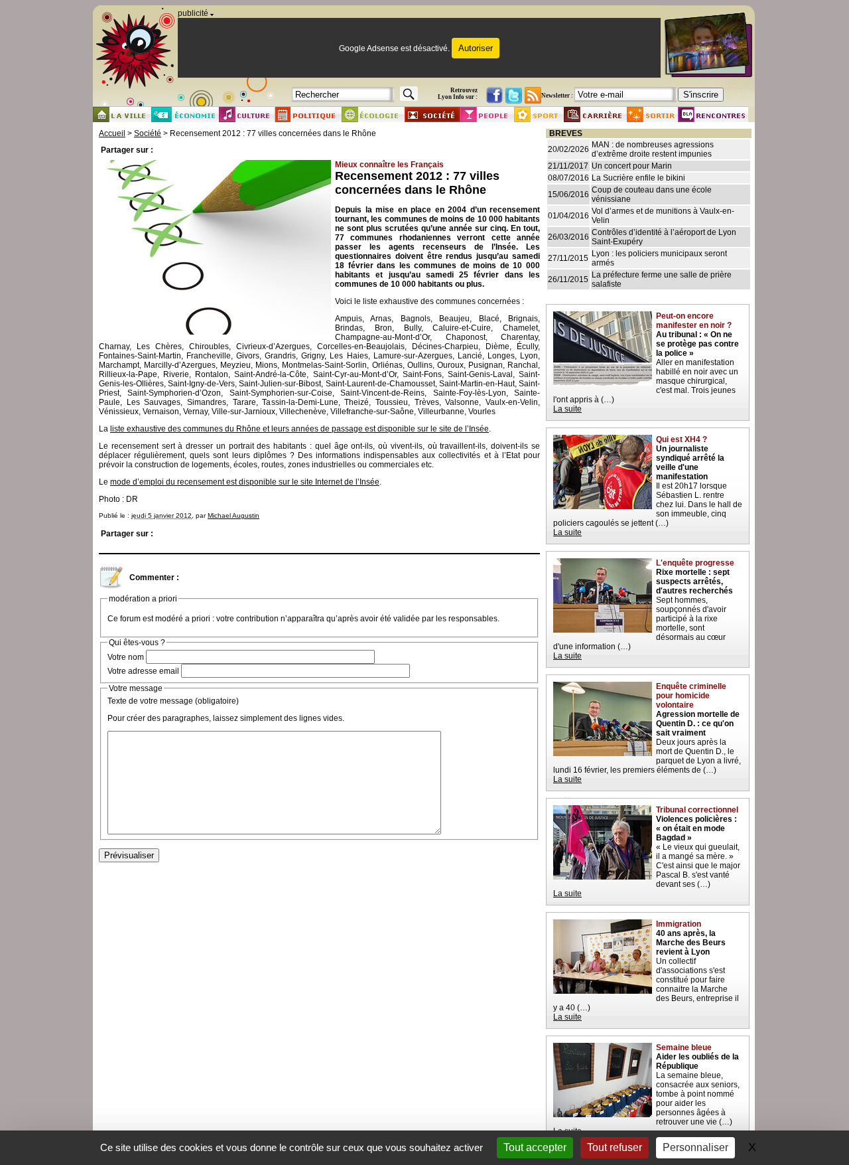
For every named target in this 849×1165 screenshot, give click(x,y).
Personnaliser (695, 1147)
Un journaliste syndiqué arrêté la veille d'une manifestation (690, 462)
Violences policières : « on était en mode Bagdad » (696, 828)
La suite (567, 409)
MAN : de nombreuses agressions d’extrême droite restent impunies (653, 149)
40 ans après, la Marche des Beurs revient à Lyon (691, 943)
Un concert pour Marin (632, 166)
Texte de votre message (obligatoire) (173, 701)
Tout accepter (534, 1147)
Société (147, 133)
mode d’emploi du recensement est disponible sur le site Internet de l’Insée (244, 482)
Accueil (112, 133)
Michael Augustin (233, 515)
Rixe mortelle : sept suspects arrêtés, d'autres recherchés (694, 581)
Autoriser (475, 48)
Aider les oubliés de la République (697, 1061)
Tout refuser (614, 1147)
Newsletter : (557, 95)
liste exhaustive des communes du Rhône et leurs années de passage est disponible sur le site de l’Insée (299, 428)
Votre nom (125, 657)
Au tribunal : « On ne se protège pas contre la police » (697, 344)
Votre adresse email (143, 671)
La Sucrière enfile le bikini (638, 178)
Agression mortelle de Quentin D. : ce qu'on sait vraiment (698, 724)
